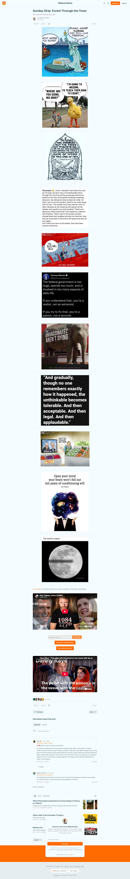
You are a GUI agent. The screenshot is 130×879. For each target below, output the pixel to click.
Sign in (124, 3)
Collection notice (79, 866)
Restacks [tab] (44, 724)
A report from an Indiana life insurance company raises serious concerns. (55, 806)
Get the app (73, 871)
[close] (82, 819)
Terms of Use (73, 848)
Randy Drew (40, 773)
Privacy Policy (78, 849)
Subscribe (115, 3)
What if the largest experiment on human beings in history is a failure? (56, 802)
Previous (39, 712)
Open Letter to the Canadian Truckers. (48, 815)
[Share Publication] (108, 3)
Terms (71, 866)
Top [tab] (35, 796)
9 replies (41, 767)
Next (91, 712)
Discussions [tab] (46, 796)
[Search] (104, 3)
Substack (56, 875)
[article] (65, 805)
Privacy (66, 866)
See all (36, 840)
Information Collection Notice (64, 849)
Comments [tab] (37, 724)
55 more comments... (39, 787)
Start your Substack (60, 871)
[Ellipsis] (96, 741)
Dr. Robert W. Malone (43, 18)
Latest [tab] (39, 796)
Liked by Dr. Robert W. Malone (46, 743)
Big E (38, 741)
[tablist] (40, 724)
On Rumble (37, 589)
